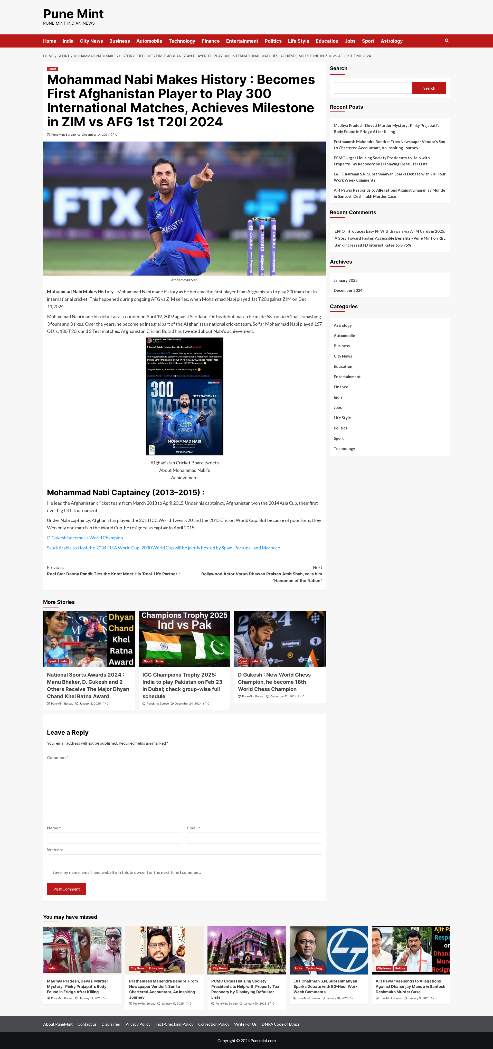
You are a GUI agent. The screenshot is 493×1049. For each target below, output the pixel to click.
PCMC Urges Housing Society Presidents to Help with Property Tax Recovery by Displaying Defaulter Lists (382, 160)
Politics (273, 41)
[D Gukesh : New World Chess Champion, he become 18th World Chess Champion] (280, 639)
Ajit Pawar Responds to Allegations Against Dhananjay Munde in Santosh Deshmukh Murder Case (389, 193)
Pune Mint (73, 13)
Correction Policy (213, 1024)
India (68, 41)
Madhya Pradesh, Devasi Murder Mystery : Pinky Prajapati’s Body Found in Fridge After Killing (386, 128)
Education (327, 41)
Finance (211, 41)
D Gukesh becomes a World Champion (85, 537)
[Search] (447, 40)
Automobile (149, 41)
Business (119, 41)
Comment (58, 757)
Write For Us (245, 1024)
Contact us (87, 1024)
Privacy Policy (137, 1024)
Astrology (392, 41)
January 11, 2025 (90, 998)
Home (49, 41)
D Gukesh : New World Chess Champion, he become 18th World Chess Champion (274, 682)
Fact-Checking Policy (174, 1024)
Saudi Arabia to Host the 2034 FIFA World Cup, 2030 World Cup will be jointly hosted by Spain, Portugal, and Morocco (163, 547)
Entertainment (242, 41)
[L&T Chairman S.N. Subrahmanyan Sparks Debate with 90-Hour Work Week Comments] (329, 950)
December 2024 (348, 290)
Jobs (350, 41)
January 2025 (346, 280)
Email (193, 827)
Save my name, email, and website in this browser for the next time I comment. (126, 872)
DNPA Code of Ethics (281, 1024)
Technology (182, 41)
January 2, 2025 (90, 703)
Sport (368, 41)
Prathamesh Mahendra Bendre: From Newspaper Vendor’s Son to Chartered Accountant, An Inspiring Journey (389, 144)
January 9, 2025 (419, 998)
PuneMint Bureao (63, 134)
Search (338, 68)
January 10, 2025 (255, 1003)
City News (91, 41)
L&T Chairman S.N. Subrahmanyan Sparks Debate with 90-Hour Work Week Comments (389, 177)
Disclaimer (110, 1024)
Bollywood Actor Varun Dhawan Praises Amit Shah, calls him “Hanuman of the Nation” (261, 574)
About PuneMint (58, 1024)
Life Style (298, 41)
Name (54, 827)
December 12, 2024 (283, 696)
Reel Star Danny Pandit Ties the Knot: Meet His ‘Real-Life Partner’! (113, 571)
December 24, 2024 (188, 703)
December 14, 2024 (95, 134)
